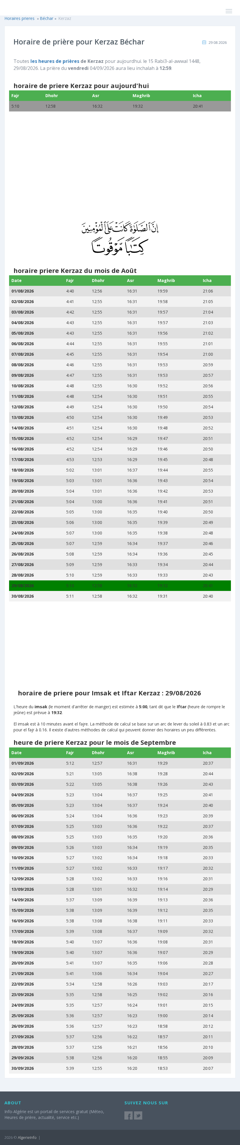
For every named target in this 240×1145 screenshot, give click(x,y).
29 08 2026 (217, 42)
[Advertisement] (120, 170)
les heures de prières (54, 61)
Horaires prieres (19, 18)
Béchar (46, 18)
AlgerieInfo (27, 1137)
